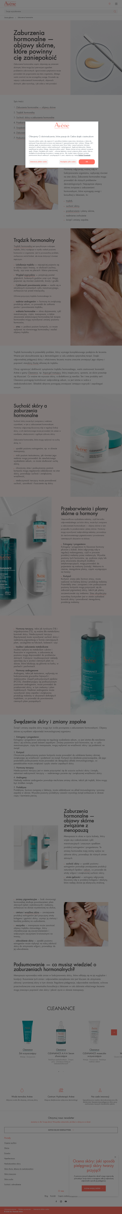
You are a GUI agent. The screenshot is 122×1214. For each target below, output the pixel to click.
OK (87, 161)
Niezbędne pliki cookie (68, 161)
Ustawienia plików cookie (38, 161)
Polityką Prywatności (84, 155)
